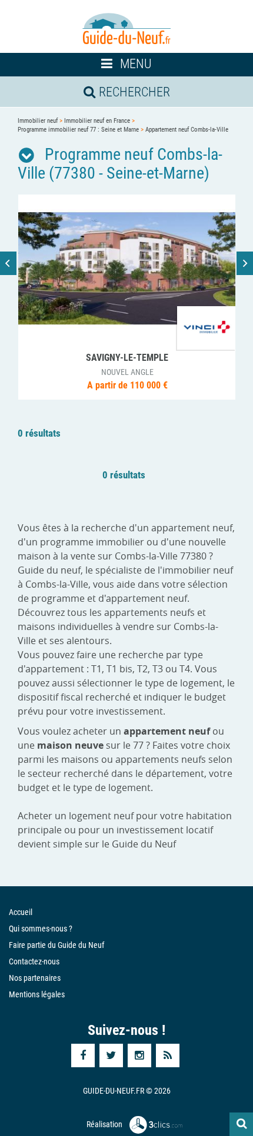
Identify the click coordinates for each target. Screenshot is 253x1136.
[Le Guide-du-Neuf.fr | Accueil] (126, 29)
